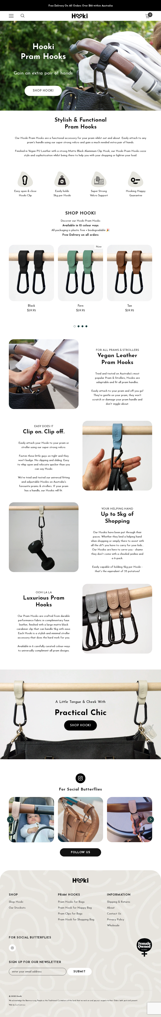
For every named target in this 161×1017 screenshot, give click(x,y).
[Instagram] (12, 947)
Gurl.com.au (20, 1005)
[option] (31, 281)
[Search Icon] (23, 16)
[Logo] (80, 15)
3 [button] (82, 326)
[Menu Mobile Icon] (11, 16)
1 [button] (75, 326)
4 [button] (86, 326)
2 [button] (79, 326)
